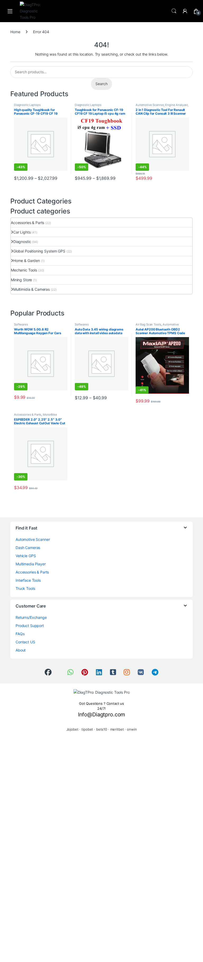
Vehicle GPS (26, 555)
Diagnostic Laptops (27, 105)
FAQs (20, 633)
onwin (132, 729)
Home (15, 32)
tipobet (87, 729)
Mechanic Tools (24, 270)
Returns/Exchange (31, 617)
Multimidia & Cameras (31, 289)
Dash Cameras (28, 547)
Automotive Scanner (150, 105)
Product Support (30, 625)
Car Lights (21, 232)
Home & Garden (26, 260)
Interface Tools (28, 580)
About (21, 650)
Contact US (25, 642)
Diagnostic (22, 241)
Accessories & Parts (27, 222)
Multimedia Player (31, 564)
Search (174, 11)
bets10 (101, 729)
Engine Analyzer (176, 105)
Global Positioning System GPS (39, 251)
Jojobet (72, 729)
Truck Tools (25, 588)
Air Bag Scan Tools (148, 324)
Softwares (21, 324)
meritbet (117, 729)
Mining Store (21, 280)
